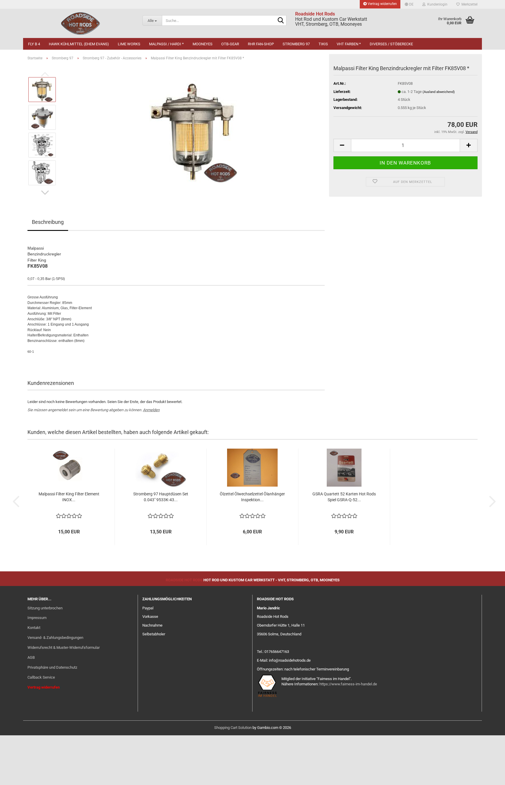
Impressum (36, 617)
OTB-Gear (230, 44)
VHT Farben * (349, 44)
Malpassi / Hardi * (166, 44)
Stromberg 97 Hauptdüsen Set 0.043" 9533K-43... (160, 497)
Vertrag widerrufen (382, 4)
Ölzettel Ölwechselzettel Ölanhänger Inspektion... (252, 497)
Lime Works (129, 44)
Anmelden (151, 410)
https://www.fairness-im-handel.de (348, 684)
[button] (409, 4)
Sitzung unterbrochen (45, 608)
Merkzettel (469, 4)
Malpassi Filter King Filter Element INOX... (69, 497)
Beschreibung (48, 222)
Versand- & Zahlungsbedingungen (55, 637)
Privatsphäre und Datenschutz (52, 667)
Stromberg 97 (296, 44)
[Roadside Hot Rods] (80, 23)
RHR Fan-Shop (261, 44)
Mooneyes (202, 44)
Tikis (323, 44)
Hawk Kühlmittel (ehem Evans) (79, 44)
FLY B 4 (34, 44)
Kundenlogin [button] (436, 4)
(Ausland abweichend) (439, 92)
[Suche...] (280, 20)
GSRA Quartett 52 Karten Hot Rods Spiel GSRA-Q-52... (344, 497)
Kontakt (33, 627)
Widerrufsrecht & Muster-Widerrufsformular (63, 647)
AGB (31, 657)
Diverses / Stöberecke (391, 44)
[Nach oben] (489, 776)
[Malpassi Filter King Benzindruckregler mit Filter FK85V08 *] (193, 131)
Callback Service (41, 677)
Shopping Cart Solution (233, 727)
